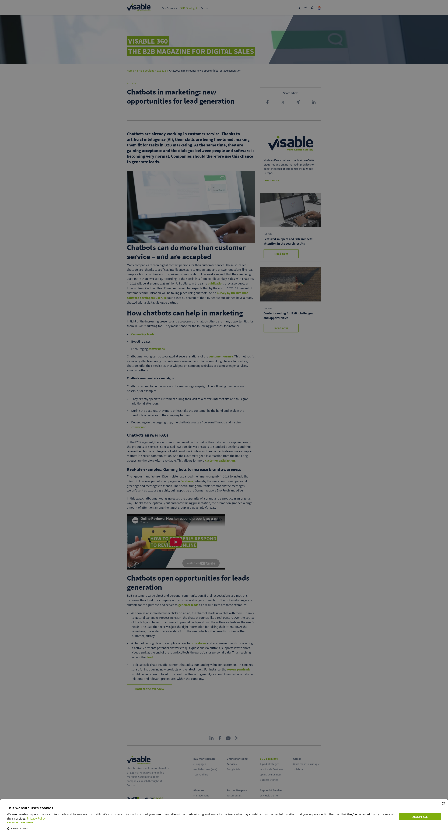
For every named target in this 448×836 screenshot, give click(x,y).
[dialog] (224, 817)
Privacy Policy (36, 818)
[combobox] (443, 803)
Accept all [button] (420, 817)
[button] (201, 822)
